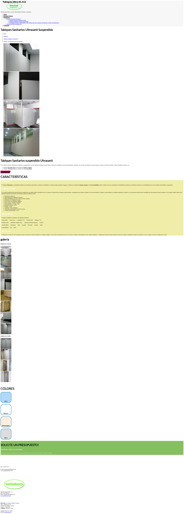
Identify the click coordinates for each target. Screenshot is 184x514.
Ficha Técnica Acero (5, 172)
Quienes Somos (8, 16)
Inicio (5, 14)
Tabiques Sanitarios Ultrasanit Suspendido (18, 21)
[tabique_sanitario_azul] (6, 402)
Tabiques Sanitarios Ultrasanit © (13, 19)
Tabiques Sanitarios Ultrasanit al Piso (17, 20)
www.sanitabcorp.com (6, 495)
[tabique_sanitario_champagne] (6, 426)
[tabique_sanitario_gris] (6, 439)
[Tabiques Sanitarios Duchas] (6, 348)
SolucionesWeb (7, 512)
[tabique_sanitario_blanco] (6, 414)
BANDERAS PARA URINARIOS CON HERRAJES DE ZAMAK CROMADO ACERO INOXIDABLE (34, 22)
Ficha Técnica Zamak (5, 171)
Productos (6, 17)
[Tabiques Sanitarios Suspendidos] (6, 256)
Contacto (6, 25)
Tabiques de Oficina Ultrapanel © (14, 24)
